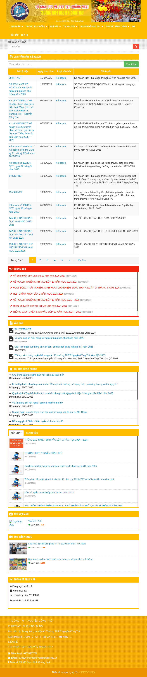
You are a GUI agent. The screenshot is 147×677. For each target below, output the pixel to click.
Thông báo (20, 269)
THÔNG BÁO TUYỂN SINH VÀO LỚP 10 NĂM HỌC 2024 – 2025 (46, 312)
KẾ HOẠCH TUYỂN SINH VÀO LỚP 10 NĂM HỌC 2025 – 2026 (45, 300)
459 (42, 525)
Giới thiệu (16, 27)
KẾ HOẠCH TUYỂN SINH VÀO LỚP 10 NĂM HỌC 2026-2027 (44, 281)
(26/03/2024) (87, 312)
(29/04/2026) (83, 282)
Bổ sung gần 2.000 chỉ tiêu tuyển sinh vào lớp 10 (37, 421)
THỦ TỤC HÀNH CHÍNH (116, 27)
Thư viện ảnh (21, 514)
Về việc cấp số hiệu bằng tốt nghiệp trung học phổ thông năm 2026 (49, 338)
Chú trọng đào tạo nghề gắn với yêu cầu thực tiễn (38, 374)
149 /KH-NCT (16, 176)
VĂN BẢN (18, 323)
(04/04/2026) (125, 288)
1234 (43, 547)
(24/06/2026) (30, 483)
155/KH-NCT (15, 192)
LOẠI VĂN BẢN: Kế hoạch (27, 57)
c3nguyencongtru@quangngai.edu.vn (38, 657)
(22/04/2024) (73, 306)
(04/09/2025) (69, 294)
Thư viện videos (23, 537)
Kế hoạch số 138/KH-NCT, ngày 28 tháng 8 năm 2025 (20, 208)
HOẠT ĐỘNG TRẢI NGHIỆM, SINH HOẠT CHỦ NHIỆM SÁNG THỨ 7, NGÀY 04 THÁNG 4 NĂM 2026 (66, 287)
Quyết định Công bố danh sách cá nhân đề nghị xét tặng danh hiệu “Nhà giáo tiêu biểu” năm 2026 (62, 393)
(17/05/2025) (85, 300)
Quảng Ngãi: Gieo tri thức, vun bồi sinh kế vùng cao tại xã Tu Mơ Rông (49, 412)
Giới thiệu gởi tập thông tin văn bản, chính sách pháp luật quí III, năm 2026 (54, 346)
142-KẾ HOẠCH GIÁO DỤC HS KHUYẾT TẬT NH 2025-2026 (21, 234)
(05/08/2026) (30, 457)
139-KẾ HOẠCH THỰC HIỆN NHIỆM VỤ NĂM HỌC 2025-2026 (21, 247)
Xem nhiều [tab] (32, 433)
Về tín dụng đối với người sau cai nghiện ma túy (37, 402)
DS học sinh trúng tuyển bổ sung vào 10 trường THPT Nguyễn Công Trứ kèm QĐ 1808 (60, 355)
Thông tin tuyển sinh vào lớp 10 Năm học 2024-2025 (39, 305)
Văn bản (54, 27)
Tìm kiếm (131, 64)
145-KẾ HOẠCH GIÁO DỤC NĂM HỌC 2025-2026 (20, 221)
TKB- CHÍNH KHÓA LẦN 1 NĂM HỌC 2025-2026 (37, 293)
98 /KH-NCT (15, 78)
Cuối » (82, 260)
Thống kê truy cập (24, 579)
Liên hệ (24, 35)
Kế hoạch (61, 78)
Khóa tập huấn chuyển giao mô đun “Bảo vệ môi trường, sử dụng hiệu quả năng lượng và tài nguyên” (65, 384)
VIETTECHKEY (87, 672)
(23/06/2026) (71, 276)
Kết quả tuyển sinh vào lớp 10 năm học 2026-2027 (38, 275)
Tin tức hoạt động (36, 27)
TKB (133, 27)
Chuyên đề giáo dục (90, 27)
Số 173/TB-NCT (23, 329)
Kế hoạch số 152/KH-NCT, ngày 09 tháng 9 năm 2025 (20, 166)
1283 (43, 563)
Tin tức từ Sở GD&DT (25, 369)
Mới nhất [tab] (16, 433)
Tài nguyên (69, 27)
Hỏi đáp (14, 35)
